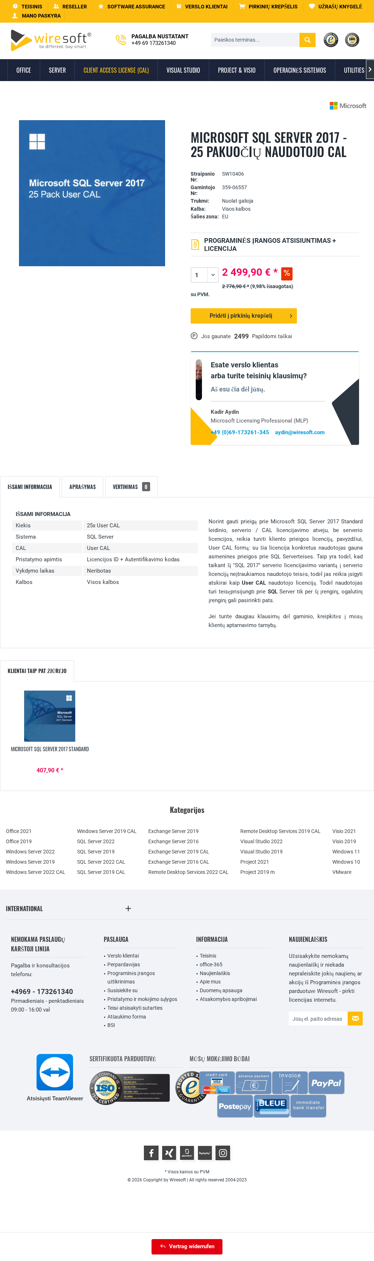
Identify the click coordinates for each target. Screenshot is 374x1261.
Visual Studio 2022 (261, 841)
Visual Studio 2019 (261, 852)
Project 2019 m (257, 872)
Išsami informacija (30, 486)
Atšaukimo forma (126, 1017)
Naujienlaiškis (215, 973)
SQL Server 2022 (96, 841)
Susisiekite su (122, 990)
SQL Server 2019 (96, 852)
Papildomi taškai (272, 336)
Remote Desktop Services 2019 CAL (280, 831)
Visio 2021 (344, 831)
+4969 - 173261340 (42, 991)
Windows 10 (346, 862)
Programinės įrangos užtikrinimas (131, 977)
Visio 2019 (344, 841)
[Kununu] (205, 1153)
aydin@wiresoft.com (300, 432)
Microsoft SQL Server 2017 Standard (50, 749)
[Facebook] (151, 1153)
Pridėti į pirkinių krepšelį (241, 315)
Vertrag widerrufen (191, 1246)
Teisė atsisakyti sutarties (135, 1008)
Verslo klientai (123, 956)
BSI (111, 1025)
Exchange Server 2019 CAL (178, 852)
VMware (341, 872)
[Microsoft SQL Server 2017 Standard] (49, 716)
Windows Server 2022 (30, 852)
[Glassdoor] (187, 1153)
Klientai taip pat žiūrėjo (37, 671)
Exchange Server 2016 (173, 841)
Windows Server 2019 (30, 862)
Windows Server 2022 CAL (35, 872)
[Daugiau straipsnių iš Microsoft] (348, 106)
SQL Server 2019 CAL (101, 872)
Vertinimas (130, 486)
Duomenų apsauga (221, 990)
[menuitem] (268, 6)
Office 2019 (19, 841)
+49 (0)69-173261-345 (240, 432)
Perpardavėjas (123, 964)
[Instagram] (222, 1153)
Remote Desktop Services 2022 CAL (188, 872)
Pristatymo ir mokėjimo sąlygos (142, 999)
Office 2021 (19, 831)
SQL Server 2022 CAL (101, 862)
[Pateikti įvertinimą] (275, 162)
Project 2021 (254, 862)
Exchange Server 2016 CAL (178, 862)
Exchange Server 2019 (173, 831)
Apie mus (210, 982)
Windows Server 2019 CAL (107, 831)
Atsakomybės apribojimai (228, 999)
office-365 (211, 964)
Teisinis (208, 956)
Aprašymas (82, 486)
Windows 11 (346, 852)
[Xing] (169, 1153)
